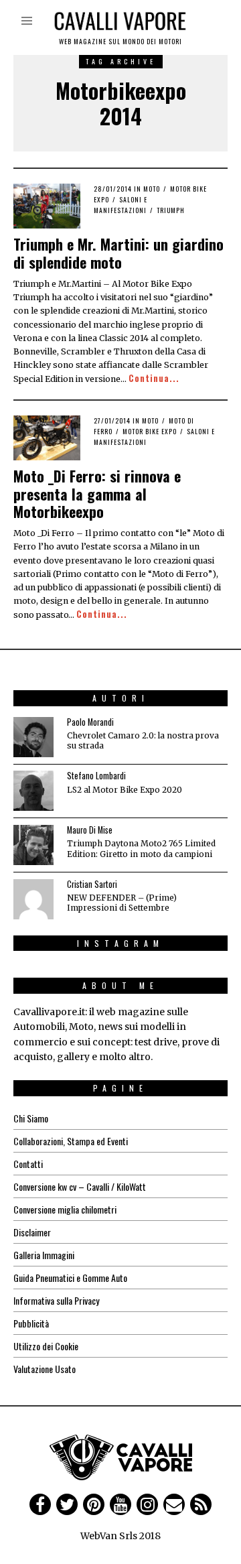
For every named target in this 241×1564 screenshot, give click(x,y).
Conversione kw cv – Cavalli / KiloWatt (79, 1186)
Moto (151, 189)
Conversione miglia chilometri (64, 1209)
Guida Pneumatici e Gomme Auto (70, 1277)
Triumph (171, 210)
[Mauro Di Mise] (33, 845)
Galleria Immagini (43, 1255)
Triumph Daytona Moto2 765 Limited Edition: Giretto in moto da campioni (141, 848)
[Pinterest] (93, 1504)
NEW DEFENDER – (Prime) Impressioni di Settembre (122, 903)
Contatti (28, 1164)
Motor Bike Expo (150, 431)
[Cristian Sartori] (33, 899)
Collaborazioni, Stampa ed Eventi (70, 1141)
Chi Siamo (30, 1118)
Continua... (154, 378)
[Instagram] (147, 1504)
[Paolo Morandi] (33, 737)
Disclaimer (32, 1232)
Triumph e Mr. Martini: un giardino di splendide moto (118, 252)
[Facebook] (40, 1504)
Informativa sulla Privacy (56, 1300)
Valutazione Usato (44, 1369)
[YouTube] (120, 1504)
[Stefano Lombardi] (33, 791)
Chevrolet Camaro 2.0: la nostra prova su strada (143, 740)
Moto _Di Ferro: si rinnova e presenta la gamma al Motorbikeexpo (97, 493)
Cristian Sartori (92, 884)
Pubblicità (31, 1323)
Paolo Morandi (90, 722)
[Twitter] (67, 1504)
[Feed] (201, 1504)
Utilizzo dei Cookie (45, 1346)
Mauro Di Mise (89, 830)
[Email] (174, 1504)
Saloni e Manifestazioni (120, 204)
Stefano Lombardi (96, 775)
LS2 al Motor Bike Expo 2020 (124, 790)
